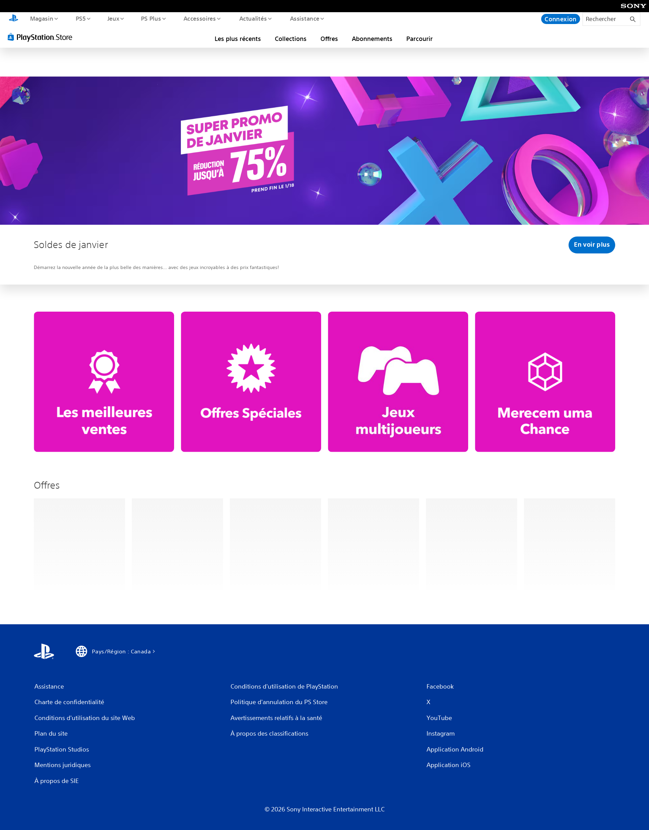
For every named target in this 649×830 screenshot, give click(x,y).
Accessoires (200, 18)
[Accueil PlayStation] (13, 19)
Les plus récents (238, 38)
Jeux (113, 18)
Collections (291, 38)
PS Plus (151, 18)
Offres (329, 38)
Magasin (41, 18)
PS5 (81, 18)
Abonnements (372, 38)
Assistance (304, 18)
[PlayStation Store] (42, 36)
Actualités (253, 18)
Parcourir (419, 38)
